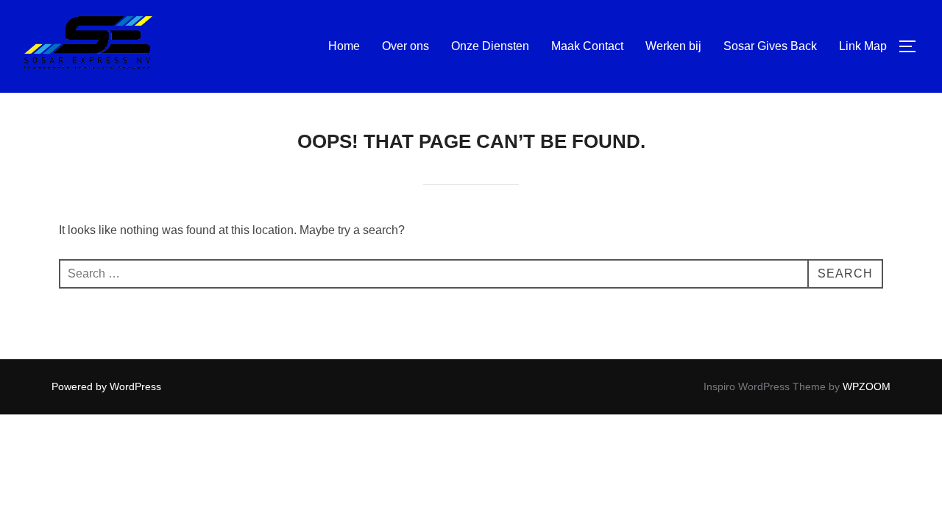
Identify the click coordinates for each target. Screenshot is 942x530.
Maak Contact (587, 46)
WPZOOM (866, 386)
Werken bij (673, 46)
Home (344, 46)
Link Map (863, 46)
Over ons (405, 46)
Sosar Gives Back (770, 46)
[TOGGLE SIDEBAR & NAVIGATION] (912, 46)
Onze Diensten (490, 46)
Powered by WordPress (106, 386)
